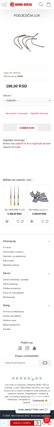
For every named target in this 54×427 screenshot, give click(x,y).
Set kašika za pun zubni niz (39, 209)
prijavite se (20, 143)
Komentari (27, 128)
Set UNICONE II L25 (15, 209)
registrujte (37, 143)
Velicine (7, 95)
